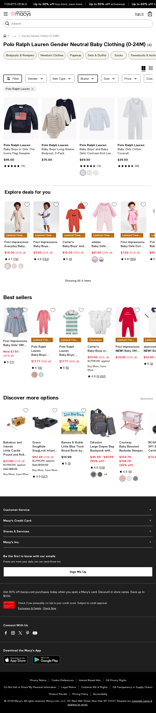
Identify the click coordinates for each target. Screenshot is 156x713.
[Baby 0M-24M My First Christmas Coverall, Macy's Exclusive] (128, 322)
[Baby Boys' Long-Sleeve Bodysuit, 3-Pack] (59, 118)
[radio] (83, 172)
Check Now (49, 608)
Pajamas (75, 55)
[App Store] (15, 660)
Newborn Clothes (52, 55)
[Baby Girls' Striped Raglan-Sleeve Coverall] (104, 217)
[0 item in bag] (150, 14)
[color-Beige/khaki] (129, 478)
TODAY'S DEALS (15, 4)
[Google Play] (46, 660)
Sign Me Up (78, 571)
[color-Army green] (100, 474)
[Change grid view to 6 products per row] (151, 68)
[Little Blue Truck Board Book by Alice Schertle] (74, 423)
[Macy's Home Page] (21, 14)
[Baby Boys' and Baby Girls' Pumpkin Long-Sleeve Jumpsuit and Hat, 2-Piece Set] (75, 217)
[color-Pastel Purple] (101, 259)
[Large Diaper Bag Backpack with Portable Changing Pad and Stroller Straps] (103, 423)
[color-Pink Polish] (14, 266)
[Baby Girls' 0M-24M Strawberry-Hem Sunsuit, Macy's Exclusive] (15, 322)
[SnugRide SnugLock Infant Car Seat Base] (45, 423)
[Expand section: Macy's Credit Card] (78, 520)
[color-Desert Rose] (34, 374)
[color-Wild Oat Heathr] (7, 266)
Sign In (139, 13)
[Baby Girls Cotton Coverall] (135, 118)
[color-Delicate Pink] (89, 172)
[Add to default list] (27, 204)
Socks (119, 55)
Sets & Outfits (97, 55)
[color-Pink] (122, 478)
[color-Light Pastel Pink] (94, 259)
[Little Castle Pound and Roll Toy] (16, 423)
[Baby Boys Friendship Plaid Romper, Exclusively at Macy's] (46, 217)
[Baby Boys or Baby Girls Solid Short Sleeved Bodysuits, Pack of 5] (100, 322)
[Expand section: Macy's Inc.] (78, 542)
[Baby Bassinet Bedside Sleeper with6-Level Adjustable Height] (132, 423)
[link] (21, 155)
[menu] (5, 13)
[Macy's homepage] (5, 36)
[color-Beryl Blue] (82, 172)
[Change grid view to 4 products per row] (143, 68)
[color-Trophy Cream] (95, 172)
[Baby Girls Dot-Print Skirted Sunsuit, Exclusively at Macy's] (133, 217)
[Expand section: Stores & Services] (78, 531)
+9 (105, 474)
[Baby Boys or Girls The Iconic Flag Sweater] (21, 118)
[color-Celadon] (41, 374)
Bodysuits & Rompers (20, 55)
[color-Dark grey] (93, 474)
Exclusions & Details (29, 608)
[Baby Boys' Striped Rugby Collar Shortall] (71, 322)
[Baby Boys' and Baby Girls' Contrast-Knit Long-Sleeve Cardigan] (97, 118)
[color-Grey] (135, 478)
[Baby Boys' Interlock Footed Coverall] (43, 322)
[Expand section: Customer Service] (78, 510)
